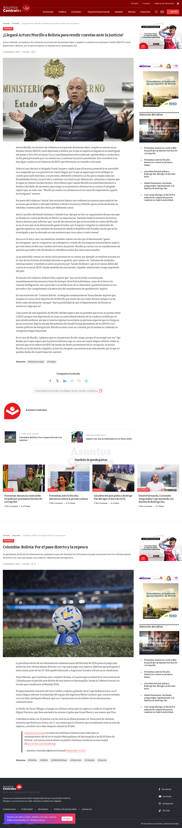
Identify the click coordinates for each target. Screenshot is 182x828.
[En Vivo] (173, 12)
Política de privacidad (16, 820)
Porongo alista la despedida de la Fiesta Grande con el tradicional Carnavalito (159, 131)
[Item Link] (24, 478)
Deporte (102, 760)
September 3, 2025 (76, 750)
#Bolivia (33, 760)
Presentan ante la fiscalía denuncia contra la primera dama (158, 162)
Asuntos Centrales (36, 410)
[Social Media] (168, 789)
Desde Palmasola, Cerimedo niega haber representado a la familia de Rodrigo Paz (159, 186)
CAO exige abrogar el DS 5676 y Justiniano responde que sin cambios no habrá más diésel (159, 197)
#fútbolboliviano (59, 760)
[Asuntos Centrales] (16, 8)
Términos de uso (37, 820)
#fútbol (44, 760)
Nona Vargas (147, 138)
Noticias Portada (36, 362)
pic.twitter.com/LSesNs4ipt (42, 743)
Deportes (16, 535)
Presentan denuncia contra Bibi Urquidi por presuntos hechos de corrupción (160, 150)
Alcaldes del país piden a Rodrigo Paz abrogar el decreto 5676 (159, 174)
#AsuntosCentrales (34, 733)
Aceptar (67, 818)
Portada (6, 23)
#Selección (76, 760)
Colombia (90, 760)
